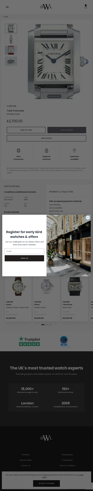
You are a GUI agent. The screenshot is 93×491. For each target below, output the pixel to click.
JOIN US (24, 258)
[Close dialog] (88, 218)
